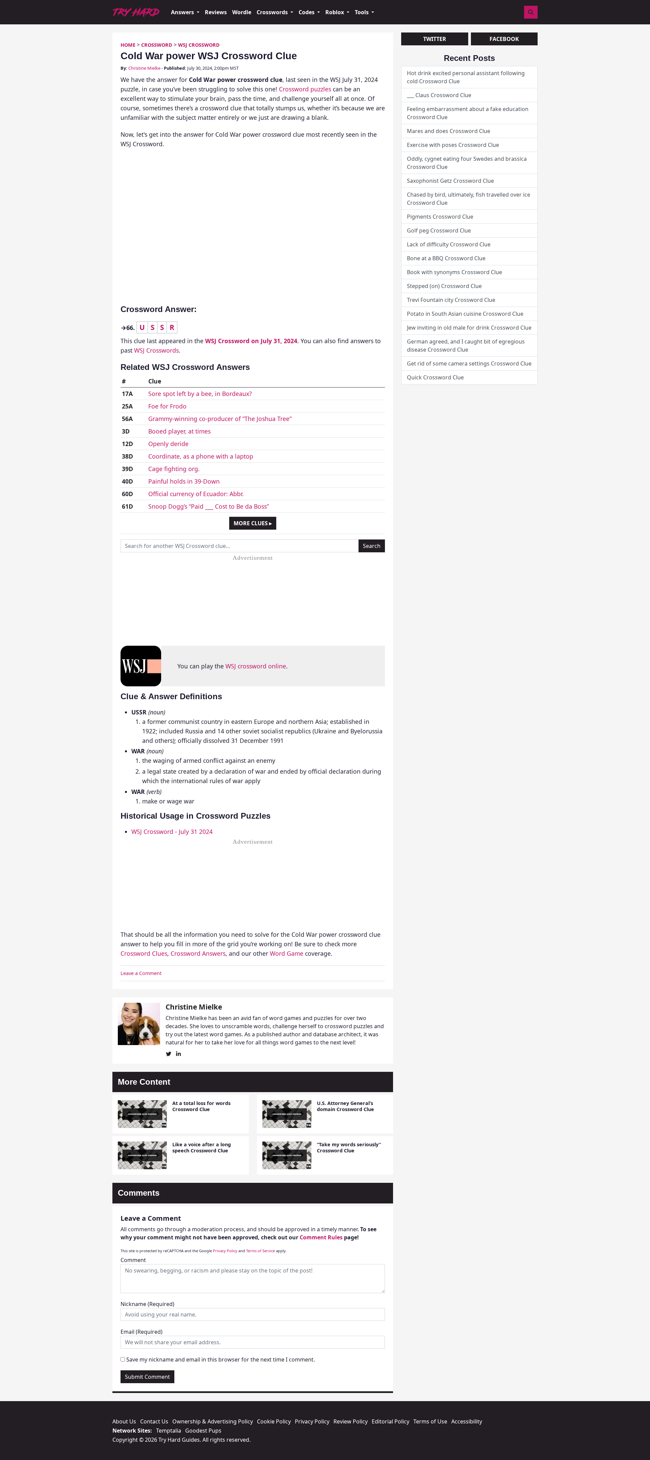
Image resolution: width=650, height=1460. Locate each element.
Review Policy (350, 1421)
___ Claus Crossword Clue (439, 95)
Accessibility (466, 1421)
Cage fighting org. (174, 469)
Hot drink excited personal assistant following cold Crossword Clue (466, 77)
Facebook (504, 39)
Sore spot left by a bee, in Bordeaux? (200, 394)
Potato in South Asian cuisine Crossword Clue (465, 313)
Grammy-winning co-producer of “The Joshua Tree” (219, 419)
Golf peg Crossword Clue (439, 230)
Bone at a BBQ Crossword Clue (446, 258)
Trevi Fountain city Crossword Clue (451, 300)
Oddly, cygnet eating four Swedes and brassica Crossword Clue (467, 163)
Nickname (147, 1304)
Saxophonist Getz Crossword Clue (450, 180)
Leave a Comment (141, 973)
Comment (133, 1260)
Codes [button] (307, 12)
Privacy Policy (225, 1250)
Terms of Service (260, 1250)
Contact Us (154, 1421)
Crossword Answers (198, 953)
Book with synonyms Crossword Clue (454, 272)
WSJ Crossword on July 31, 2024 (251, 341)
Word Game (286, 953)
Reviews (216, 12)
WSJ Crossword (199, 45)
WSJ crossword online (255, 666)
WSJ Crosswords (156, 350)
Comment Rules (321, 1237)
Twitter (434, 39)
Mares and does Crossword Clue (448, 131)
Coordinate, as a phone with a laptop (200, 456)
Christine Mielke (144, 68)
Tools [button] (362, 12)
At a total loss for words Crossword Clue (201, 1106)
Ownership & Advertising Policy (212, 1421)
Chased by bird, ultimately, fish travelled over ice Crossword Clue (468, 198)
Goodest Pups (203, 1430)
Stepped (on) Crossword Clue (444, 286)
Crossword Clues (144, 953)
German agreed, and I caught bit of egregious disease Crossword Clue (466, 345)
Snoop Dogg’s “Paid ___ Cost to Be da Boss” (208, 506)
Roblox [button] (335, 12)
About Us (124, 1421)
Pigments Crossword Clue (440, 216)
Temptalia (168, 1430)
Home (128, 45)
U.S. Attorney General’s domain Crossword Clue (345, 1106)
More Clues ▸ (253, 523)
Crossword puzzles (305, 89)
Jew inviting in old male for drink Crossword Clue (469, 327)
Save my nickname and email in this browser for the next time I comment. (220, 1359)
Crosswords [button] (273, 12)
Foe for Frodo (167, 406)
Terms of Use (430, 1421)
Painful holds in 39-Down (184, 481)
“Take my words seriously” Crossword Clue (349, 1147)
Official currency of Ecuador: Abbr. (196, 494)
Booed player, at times (179, 431)
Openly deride (168, 444)
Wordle (241, 12)
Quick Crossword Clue (435, 377)
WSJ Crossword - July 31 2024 (172, 831)
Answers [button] (183, 12)
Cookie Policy (274, 1421)
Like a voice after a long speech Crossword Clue (201, 1147)
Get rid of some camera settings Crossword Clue (469, 363)
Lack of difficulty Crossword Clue (449, 244)
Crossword (156, 45)
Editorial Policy (390, 1421)
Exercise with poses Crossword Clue (453, 145)
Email (141, 1331)
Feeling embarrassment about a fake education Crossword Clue (467, 113)
